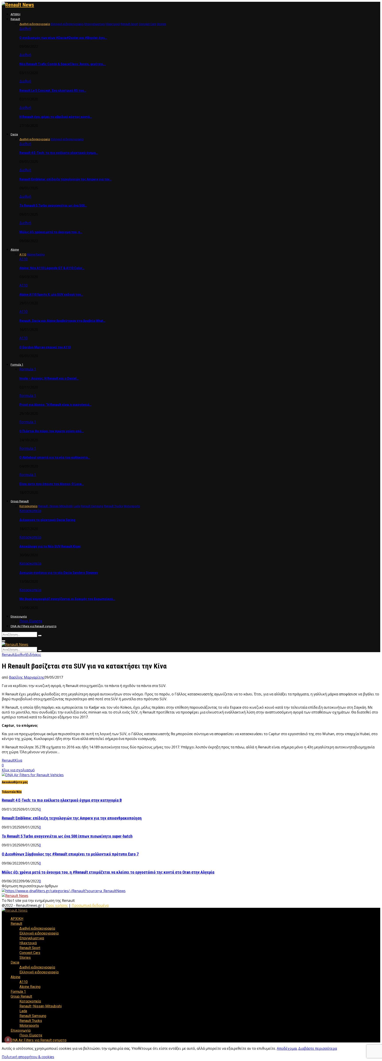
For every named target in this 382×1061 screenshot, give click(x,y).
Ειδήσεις (33, 654)
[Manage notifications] (7, 1039)
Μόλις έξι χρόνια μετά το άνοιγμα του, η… (50, 232)
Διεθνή (25, 28)
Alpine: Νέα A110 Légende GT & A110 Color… (51, 268)
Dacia (14, 134)
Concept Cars (29, 953)
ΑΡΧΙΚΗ (15, 14)
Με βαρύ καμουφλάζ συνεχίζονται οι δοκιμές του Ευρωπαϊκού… (67, 599)
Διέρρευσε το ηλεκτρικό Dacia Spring (47, 520)
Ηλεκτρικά (28, 943)
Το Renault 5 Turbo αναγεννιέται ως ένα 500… (53, 205)
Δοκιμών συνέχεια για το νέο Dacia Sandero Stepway (58, 572)
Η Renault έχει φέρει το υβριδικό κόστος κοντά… (55, 117)
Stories (25, 957)
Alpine (15, 249)
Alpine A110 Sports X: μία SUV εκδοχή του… (51, 294)
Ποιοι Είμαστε (30, 621)
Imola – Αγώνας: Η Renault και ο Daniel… (49, 378)
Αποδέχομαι (287, 1048)
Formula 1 (17, 364)
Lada (23, 1011)
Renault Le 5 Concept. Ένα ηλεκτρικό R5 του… (52, 90)
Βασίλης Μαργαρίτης (26, 677)
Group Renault (20, 501)
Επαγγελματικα (31, 938)
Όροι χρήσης (57, 905)
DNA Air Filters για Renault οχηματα (33, 626)
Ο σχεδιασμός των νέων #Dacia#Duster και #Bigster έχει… (63, 38)
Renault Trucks (30, 1021)
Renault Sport (29, 948)
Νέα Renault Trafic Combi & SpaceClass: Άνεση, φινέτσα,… (62, 64)
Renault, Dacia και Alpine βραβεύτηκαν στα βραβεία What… (62, 321)
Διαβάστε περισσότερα (317, 1048)
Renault (15, 19)
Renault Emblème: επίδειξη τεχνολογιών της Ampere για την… (65, 179)
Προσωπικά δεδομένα (90, 905)
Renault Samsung (32, 1016)
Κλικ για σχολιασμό (18, 770)
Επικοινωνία (19, 616)
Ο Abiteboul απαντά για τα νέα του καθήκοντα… (54, 457)
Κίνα (18, 760)
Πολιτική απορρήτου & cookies (28, 1056)
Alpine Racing (29, 987)
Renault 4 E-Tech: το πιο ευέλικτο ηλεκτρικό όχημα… (58, 153)
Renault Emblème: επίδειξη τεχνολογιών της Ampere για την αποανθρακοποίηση (72, 818)
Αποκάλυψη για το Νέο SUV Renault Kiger (50, 546)
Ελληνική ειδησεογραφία (39, 933)
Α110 (23, 259)
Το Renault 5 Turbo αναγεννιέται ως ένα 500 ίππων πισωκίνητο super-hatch (67, 836)
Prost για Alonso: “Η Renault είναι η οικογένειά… (55, 404)
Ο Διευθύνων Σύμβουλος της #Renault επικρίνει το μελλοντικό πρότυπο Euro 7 (70, 854)
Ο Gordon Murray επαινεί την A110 (45, 347)
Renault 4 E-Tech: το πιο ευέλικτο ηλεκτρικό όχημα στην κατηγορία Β (62, 800)
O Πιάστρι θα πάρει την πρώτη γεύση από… (51, 431)
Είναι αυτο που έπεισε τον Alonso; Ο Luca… (51, 484)
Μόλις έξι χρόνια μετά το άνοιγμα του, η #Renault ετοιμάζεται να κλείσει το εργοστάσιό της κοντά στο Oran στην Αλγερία (108, 872)
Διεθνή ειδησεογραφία (37, 928)
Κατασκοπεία (30, 510)
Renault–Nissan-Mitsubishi (40, 1006)
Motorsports (29, 1025)
